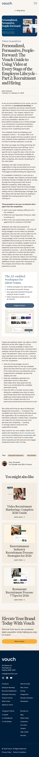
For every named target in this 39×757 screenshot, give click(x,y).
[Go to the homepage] (9, 659)
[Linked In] (7, 678)
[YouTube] (11, 678)
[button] (35, 3)
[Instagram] (3, 678)
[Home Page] (7, 3)
